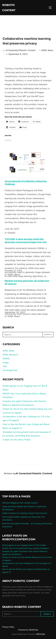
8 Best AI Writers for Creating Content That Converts (24, 513)
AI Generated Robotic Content (21, 50)
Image (6, 362)
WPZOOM (40, 634)
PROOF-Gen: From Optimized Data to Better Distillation (25, 548)
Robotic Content (8, 7)
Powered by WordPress (28, 630)
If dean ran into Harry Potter (16, 439)
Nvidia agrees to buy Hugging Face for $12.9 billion (24, 545)
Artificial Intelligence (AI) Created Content (20, 503)
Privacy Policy (8, 627)
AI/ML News (47, 50)
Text (5, 366)
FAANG (6, 358)
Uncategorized (10, 370)
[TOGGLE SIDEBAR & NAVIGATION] (51, 7)
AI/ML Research (10, 354)
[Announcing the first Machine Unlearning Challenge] (27, 175)
